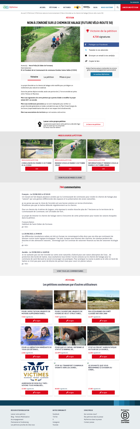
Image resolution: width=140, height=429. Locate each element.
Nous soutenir (107, 7)
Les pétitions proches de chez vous (23, 425)
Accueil (43, 7)
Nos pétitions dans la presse (93, 417)
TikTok (55, 417)
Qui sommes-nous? (90, 414)
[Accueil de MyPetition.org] (10, 7)
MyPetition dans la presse (93, 419)
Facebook (56, 414)
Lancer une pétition (130, 7)
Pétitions (31, 13)
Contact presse (89, 422)
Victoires (67, 7)
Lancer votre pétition (18, 414)
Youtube (55, 425)
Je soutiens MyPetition (101, 74)
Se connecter (134, 2)
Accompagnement (17, 419)
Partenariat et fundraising (20, 422)
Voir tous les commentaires (70, 271)
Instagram (56, 422)
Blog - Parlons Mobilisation (20, 417)
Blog (95, 7)
